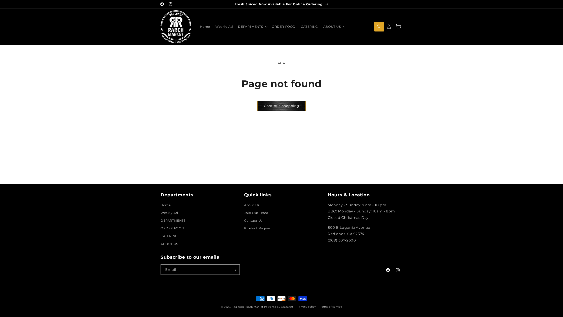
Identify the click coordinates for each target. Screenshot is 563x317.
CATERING (169, 236)
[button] (252, 26)
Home (165, 205)
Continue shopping (281, 106)
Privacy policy (307, 306)
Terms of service (331, 306)
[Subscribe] (234, 270)
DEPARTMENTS (173, 221)
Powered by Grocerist (278, 306)
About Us (252, 205)
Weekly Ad (169, 213)
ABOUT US (169, 244)
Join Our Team (256, 213)
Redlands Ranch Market (247, 306)
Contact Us (253, 221)
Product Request (258, 228)
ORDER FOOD (172, 228)
